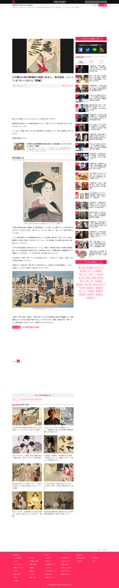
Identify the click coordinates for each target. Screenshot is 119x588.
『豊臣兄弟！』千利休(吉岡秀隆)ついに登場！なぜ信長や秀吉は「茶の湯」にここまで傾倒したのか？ (97, 234)
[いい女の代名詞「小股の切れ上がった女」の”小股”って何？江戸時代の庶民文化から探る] (59, 472)
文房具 (83, 288)
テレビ (83, 281)
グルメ (16, 571)
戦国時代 (91, 268)
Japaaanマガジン (22, 7)
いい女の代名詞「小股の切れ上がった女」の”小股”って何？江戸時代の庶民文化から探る (58, 486)
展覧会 (92, 291)
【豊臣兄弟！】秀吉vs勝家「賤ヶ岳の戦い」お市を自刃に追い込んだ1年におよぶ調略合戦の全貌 (97, 68)
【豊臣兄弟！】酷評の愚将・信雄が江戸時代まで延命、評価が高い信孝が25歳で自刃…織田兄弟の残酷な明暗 (98, 136)
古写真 (16, 581)
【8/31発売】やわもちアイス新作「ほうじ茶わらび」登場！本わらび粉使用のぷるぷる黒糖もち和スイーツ (97, 175)
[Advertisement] (43, 24)
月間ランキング (50, 577)
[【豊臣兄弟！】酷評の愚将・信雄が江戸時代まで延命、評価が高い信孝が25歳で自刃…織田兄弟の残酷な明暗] (82, 137)
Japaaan (59, 2)
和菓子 (31, 571)
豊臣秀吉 (100, 288)
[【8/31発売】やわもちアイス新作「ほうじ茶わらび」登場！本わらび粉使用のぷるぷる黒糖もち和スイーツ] (82, 176)
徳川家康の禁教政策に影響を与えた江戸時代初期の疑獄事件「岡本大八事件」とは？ (59, 513)
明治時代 (80, 284)
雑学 (101, 274)
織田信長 (99, 281)
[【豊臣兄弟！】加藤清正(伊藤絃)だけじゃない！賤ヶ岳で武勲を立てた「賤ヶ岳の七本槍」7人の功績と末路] (82, 206)
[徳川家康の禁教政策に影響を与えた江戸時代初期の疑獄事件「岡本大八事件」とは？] (59, 500)
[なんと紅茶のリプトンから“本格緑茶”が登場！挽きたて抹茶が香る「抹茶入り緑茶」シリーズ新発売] (82, 196)
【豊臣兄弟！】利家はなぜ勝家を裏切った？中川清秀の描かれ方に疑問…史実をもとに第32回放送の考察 (97, 117)
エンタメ (32, 574)
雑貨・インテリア (19, 568)
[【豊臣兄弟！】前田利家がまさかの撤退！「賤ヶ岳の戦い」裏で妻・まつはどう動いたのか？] (82, 157)
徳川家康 (88, 284)
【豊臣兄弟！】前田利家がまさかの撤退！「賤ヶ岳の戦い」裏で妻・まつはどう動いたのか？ (97, 156)
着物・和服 (33, 564)
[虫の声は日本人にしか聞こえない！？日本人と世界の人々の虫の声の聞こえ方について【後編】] (27, 472)
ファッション (17, 564)
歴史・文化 (31, 7)
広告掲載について (50, 564)
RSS (101, 50)
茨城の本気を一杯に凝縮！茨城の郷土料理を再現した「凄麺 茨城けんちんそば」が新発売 (98, 253)
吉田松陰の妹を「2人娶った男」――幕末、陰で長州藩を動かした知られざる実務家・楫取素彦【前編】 (97, 214)
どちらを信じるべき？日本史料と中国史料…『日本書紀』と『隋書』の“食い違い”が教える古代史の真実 (97, 126)
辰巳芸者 (39, 399)
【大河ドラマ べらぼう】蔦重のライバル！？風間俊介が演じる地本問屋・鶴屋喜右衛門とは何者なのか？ (59, 429)
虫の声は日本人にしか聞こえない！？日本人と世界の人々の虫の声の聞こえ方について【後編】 (27, 486)
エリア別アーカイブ (51, 571)
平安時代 (84, 271)
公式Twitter (87, 50)
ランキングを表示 (90, 262)
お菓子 (82, 278)
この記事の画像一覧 (44, 395)
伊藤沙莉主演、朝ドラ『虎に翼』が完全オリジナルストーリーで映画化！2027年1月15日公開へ (97, 107)
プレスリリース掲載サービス (90, 39)
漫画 (95, 278)
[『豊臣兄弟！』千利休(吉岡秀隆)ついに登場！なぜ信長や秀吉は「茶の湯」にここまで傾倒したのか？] (82, 235)
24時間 (80, 61)
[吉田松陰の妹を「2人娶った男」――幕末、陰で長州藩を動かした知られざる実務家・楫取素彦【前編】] (82, 215)
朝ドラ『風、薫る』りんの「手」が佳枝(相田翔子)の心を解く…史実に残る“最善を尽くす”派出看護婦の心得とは (97, 244)
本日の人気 (49, 574)
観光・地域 (17, 574)
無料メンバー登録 (66, 568)
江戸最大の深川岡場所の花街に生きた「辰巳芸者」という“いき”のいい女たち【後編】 (57, 7)
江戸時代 (26, 399)
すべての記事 (17, 558)
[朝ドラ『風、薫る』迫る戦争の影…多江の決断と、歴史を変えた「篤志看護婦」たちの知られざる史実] (82, 79)
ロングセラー (84, 274)
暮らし (16, 577)
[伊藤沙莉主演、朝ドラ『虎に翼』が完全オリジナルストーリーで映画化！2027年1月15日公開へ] (82, 108)
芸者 (32, 399)
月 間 (101, 61)
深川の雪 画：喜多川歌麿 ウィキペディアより (43, 308)
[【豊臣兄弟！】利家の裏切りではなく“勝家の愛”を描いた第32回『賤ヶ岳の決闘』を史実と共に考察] (82, 225)
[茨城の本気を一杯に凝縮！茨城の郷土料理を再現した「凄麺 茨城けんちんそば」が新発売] (82, 254)
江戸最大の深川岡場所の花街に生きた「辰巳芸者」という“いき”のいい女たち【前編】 (49, 145)
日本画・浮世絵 (34, 561)
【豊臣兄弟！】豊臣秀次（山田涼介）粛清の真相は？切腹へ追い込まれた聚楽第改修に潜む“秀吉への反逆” (97, 165)
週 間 (91, 61)
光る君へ (91, 294)
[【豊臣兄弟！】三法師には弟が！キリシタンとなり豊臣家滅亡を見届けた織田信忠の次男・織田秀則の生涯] (82, 89)
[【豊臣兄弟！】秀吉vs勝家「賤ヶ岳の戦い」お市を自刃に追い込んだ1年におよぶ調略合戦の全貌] (82, 69)
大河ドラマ (100, 268)
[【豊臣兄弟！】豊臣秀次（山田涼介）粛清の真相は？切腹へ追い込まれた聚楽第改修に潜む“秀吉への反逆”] (82, 167)
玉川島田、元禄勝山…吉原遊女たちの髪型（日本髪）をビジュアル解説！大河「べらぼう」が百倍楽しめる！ (58, 458)
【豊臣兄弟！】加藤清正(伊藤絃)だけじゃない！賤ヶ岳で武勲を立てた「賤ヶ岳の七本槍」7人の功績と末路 (97, 204)
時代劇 (101, 278)
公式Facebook (80, 50)
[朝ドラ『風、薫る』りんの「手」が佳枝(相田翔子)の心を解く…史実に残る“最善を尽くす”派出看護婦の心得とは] (82, 245)
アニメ (92, 271)
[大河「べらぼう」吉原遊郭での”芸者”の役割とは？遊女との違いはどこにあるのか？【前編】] (27, 500)
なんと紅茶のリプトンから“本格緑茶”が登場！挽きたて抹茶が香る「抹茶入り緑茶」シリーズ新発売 (97, 195)
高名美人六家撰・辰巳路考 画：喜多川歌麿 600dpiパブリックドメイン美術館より (43, 223)
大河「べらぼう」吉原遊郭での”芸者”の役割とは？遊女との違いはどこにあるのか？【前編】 (27, 514)
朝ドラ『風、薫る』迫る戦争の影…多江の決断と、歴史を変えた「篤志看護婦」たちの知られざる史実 (97, 78)
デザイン (103, 284)
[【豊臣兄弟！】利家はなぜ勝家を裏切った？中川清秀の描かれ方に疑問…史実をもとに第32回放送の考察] (82, 118)
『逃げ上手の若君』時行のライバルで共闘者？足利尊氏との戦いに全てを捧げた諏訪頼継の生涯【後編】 (97, 146)
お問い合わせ (65, 564)
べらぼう (91, 281)
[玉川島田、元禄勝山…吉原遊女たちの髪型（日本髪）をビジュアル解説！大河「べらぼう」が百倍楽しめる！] (59, 444)
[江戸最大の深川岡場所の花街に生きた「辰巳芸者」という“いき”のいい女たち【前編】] (27, 416)
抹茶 (96, 284)
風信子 (64, 86)
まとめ (31, 558)
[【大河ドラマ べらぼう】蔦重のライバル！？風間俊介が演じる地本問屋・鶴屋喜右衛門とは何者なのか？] (59, 416)
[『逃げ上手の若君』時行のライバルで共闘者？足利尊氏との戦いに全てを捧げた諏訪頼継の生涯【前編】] (82, 98)
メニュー (13, 2)
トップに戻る (103, 550)
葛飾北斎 (100, 294)
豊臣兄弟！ (91, 288)
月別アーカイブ (65, 571)
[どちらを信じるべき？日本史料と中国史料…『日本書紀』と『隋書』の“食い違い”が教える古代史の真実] (82, 128)
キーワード (23, 86)
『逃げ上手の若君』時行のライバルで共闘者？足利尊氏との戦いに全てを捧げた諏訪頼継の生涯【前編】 (97, 97)
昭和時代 (83, 294)
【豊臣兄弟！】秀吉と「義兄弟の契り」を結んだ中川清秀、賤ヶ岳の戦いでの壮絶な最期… (97, 185)
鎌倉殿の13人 (91, 298)
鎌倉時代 (100, 291)
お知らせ (48, 561)
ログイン (95, 5)
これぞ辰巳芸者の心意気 (26, 327)
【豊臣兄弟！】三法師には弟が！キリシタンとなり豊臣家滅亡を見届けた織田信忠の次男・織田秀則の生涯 (97, 87)
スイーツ (94, 274)
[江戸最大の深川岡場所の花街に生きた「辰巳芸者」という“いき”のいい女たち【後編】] (43, 56)
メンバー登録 (102, 5)
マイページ (49, 568)
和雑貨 (31, 568)
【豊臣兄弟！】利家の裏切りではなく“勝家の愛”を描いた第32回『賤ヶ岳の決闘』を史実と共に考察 (98, 224)
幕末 (89, 278)
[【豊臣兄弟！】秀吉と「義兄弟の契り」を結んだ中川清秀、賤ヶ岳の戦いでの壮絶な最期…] (82, 186)
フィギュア (84, 291)
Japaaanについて (66, 561)
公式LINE (94, 50)
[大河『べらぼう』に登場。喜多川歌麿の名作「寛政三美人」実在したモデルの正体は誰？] (27, 444)
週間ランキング (65, 574)
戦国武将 (99, 271)
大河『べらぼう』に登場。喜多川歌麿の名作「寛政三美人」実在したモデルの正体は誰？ (27, 457)
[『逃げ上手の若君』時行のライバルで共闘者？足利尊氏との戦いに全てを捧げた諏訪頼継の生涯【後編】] (82, 147)
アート (16, 561)
